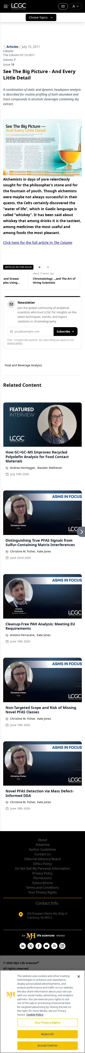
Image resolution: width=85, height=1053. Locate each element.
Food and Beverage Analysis (23, 365)
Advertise (43, 844)
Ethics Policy (42, 864)
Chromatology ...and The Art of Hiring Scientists (54, 280)
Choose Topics (38, 17)
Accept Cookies (47, 1045)
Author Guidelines (42, 849)
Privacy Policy (42, 873)
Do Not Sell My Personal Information (42, 868)
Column (8, 51)
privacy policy (14, 343)
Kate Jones (44, 551)
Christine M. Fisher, (23, 551)
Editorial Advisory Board (42, 859)
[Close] (78, 976)
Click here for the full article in (37, 242)
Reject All (47, 1034)
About (42, 840)
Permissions (42, 878)
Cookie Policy (34, 1014)
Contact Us (42, 854)
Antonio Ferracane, (22, 635)
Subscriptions (42, 883)
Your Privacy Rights (42, 892)
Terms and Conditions (42, 887)
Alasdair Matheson (49, 468)
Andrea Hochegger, (23, 468)
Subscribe (63, 331)
